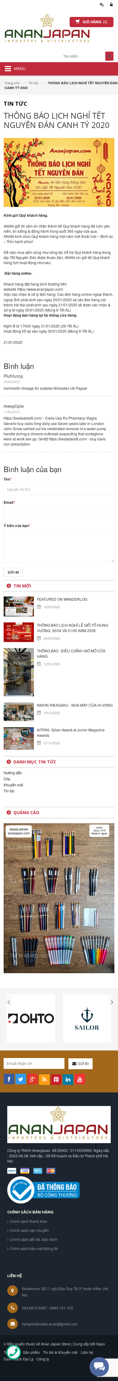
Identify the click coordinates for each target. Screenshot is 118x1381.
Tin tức (33, 82)
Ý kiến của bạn (17, 525)
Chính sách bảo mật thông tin (34, 1248)
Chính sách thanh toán (28, 1221)
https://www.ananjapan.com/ (40, 289)
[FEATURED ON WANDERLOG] (19, 605)
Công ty (42, 1358)
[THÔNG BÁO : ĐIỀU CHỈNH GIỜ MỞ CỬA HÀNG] (19, 671)
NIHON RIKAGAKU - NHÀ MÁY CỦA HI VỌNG (75, 705)
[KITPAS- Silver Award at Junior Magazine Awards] (19, 737)
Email (9, 502)
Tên (7, 479)
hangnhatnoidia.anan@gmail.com (50, 1323)
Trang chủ (12, 82)
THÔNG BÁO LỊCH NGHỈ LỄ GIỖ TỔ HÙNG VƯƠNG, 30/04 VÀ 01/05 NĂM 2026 (72, 627)
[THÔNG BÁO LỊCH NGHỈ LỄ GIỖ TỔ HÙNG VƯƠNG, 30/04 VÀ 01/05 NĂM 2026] (19, 631)
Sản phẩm (31, 1352)
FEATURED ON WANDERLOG (62, 599)
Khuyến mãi (13, 784)
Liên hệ (87, 1352)
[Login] (110, 4)
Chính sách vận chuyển (29, 1230)
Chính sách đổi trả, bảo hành (33, 1239)
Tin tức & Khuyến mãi (60, 1352)
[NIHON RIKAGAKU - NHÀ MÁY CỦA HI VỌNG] (19, 711)
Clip (7, 778)
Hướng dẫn (13, 772)
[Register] (101, 4)
